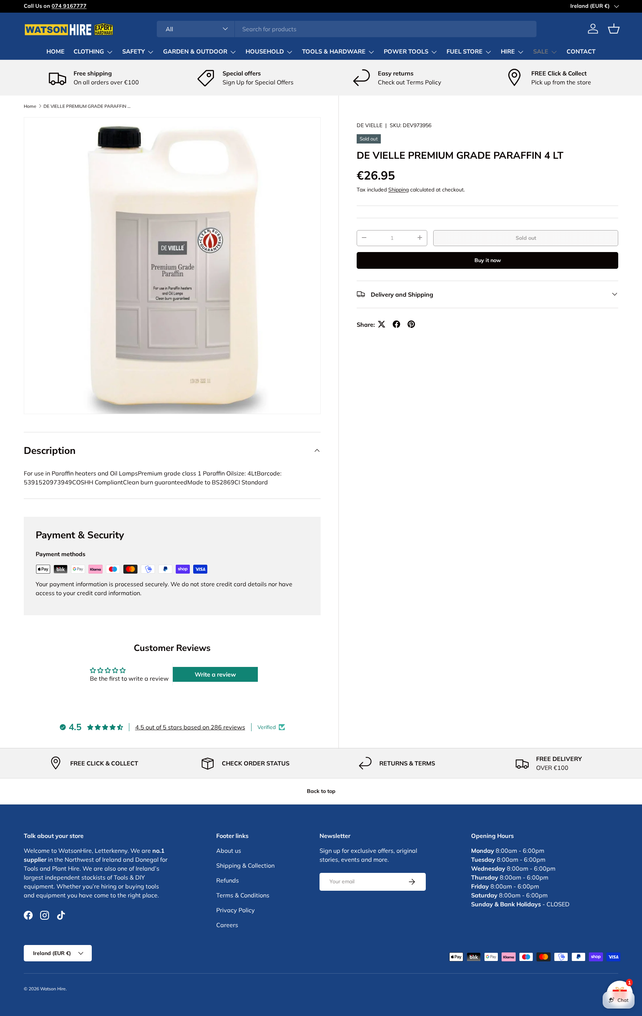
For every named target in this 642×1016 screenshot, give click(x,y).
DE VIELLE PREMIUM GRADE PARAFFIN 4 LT (88, 106)
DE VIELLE (369, 125)
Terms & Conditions (242, 895)
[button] (614, 28)
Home (30, 106)
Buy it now (487, 260)
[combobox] (347, 28)
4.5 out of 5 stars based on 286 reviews (190, 727)
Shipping (398, 189)
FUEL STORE (465, 52)
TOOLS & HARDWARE (334, 52)
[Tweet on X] (381, 324)
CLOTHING (89, 52)
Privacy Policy (235, 910)
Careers (227, 925)
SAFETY (133, 52)
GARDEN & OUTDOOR (195, 52)
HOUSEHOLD (265, 52)
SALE (540, 52)
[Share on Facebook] (396, 324)
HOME (55, 52)
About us (228, 850)
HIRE (508, 52)
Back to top (321, 791)
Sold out (526, 237)
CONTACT (581, 52)
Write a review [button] (215, 674)
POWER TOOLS (406, 52)
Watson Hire (53, 988)
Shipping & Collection (245, 865)
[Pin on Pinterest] (411, 324)
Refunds (227, 880)
